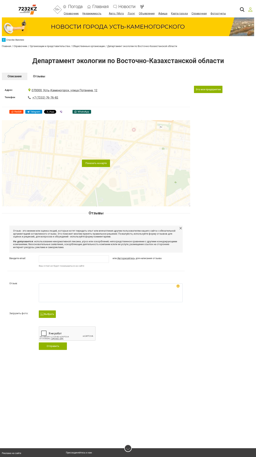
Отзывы (39, 76)
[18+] (27, 9)
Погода (75, 6)
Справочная (199, 13)
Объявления (147, 13)
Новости (126, 6)
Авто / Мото (116, 13)
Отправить (53, 346)
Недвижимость (91, 13)
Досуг (131, 13)
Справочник (71, 13)
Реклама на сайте (11, 453)
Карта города (179, 13)
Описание (14, 76)
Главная (100, 6)
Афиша (162, 13)
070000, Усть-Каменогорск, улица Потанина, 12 (64, 90)
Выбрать (48, 314)
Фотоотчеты (218, 13)
